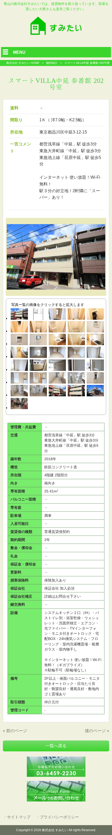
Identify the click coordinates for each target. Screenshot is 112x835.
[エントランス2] (57, 378)
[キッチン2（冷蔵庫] (76, 340)
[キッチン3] (95, 340)
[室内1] (38, 353)
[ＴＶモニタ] (38, 340)
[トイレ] (38, 327)
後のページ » (97, 731)
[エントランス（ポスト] (19, 391)
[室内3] (57, 353)
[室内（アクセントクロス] (57, 366)
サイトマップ (18, 817)
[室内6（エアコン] (95, 353)
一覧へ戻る (56, 746)
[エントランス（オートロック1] (95, 378)
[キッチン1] (57, 340)
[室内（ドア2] (38, 378)
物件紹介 (52, 62)
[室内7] (19, 366)
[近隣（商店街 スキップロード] (19, 404)
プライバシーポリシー (59, 817)
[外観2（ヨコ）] (57, 391)
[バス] (76, 327)
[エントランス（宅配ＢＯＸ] (38, 391)
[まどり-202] (38, 315)
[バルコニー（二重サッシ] (38, 366)
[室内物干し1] (76, 366)
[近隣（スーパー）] (95, 391)
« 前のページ (15, 731)
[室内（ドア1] (19, 378)
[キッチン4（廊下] (19, 353)
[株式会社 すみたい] (55, 33)
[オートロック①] (76, 378)
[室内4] (76, 353)
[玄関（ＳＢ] (95, 315)
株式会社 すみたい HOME (22, 62)
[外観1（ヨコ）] (19, 315)
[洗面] (57, 327)
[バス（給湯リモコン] (19, 340)
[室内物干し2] (95, 366)
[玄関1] (57, 315)
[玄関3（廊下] (19, 327)
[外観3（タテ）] (76, 391)
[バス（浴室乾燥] (95, 327)
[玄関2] (76, 315)
